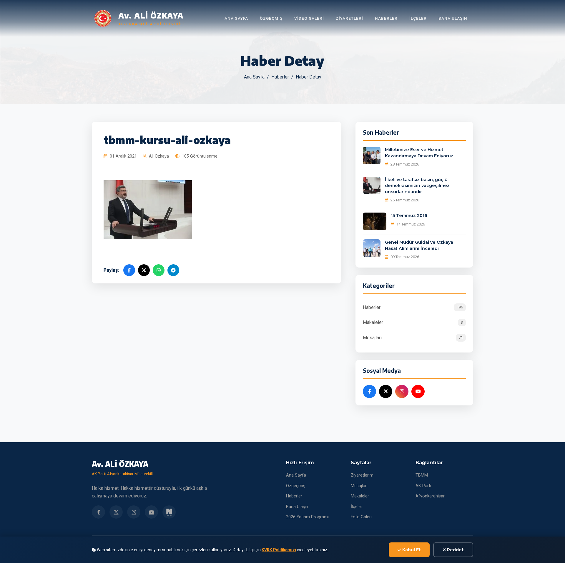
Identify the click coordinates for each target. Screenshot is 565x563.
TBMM (422, 475)
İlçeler (418, 18)
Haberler (386, 18)
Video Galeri (309, 18)
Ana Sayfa (236, 18)
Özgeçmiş (271, 18)
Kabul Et (411, 549)
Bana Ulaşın (452, 18)
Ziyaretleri (349, 18)
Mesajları (413, 337)
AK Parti (423, 485)
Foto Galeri (361, 516)
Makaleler (413, 322)
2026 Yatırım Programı (307, 516)
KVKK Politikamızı (279, 549)
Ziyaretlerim (362, 475)
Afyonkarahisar (430, 496)
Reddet (455, 549)
